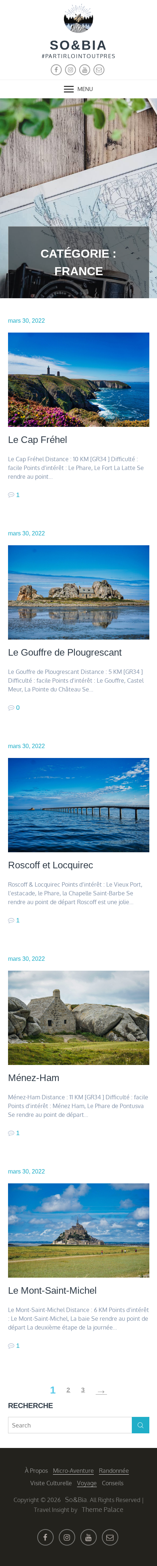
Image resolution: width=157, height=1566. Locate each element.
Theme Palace (102, 1509)
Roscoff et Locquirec (50, 865)
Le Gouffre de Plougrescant (65, 652)
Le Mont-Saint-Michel (52, 1290)
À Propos (36, 1470)
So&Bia (78, 45)
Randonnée (114, 1470)
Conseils (112, 1483)
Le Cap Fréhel (37, 439)
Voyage (87, 1483)
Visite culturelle (51, 1483)
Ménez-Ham (34, 1077)
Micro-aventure (73, 1470)
